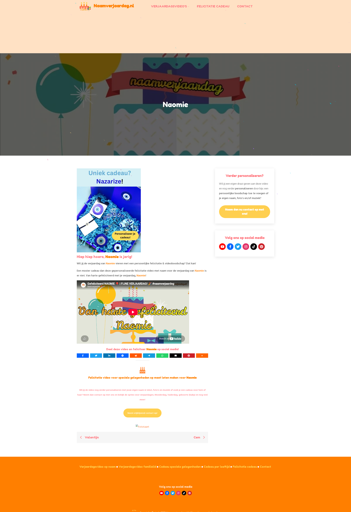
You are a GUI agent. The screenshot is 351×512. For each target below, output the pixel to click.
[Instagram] (246, 246)
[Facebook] (230, 246)
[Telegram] (149, 355)
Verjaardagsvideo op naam (98, 466)
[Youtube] (161, 493)
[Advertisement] (175, 32)
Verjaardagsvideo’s (169, 6)
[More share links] (202, 355)
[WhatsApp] (162, 355)
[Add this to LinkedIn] (109, 355)
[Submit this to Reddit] (136, 355)
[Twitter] (238, 246)
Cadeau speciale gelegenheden (181, 466)
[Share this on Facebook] (83, 355)
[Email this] (176, 355)
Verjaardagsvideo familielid (138, 466)
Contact (245, 6)
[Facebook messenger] (123, 355)
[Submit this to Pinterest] (189, 355)
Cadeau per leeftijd (218, 466)
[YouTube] (222, 246)
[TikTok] (253, 246)
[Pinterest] (261, 246)
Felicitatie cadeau (213, 6)
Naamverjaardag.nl (114, 5)
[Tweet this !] (96, 355)
